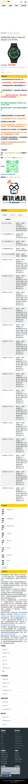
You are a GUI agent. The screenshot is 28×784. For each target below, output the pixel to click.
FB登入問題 (17, 761)
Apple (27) (5, 649)
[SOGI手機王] (5, 2)
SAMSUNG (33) (6, 690)
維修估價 (23, 5)
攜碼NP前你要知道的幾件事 (17, 616)
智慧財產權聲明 (18, 759)
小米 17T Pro (18, 747)
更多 (3, 671)
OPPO (2, 737)
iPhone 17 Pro (18, 734)
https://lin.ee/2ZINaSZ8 (8, 174)
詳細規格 (4, 568)
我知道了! (6, 773)
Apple (2, 734)
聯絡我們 (21, 639)
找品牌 (3, 5)
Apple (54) (5, 679)
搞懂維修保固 (4, 752)
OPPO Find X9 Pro (19, 745)
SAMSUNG (3, 732)
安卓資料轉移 (4, 763)
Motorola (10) (6, 668)
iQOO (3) (4, 664)
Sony (2, 745)
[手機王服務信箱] (10, 776)
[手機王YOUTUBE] (4, 776)
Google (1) (5, 705)
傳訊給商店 (16, 33)
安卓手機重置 (4, 759)
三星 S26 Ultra (18, 737)
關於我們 (17, 752)
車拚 (16, 5)
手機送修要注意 (4, 754)
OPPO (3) (5, 686)
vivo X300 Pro (18, 741)
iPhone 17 (17, 732)
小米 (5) (4, 724)
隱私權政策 (17, 757)
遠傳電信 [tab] (20, 215)
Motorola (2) (5, 683)
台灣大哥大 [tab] (13, 215)
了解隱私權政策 (14, 773)
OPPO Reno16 (18, 743)
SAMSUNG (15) (6, 720)
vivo (2, 739)
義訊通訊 (3, 33)
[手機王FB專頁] (1, 776)
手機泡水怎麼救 (4, 757)
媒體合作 (17, 770)
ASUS (2, 743)
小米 (2, 741)
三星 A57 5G (18, 739)
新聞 (10, 5)
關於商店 (9, 33)
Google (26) (5, 653)
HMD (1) (4, 656)
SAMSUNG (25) (6, 709)
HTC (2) (4, 660)
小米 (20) (4, 694)
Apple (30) (5, 702)
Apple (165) (5, 717)
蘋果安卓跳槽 (4, 761)
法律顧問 (17, 768)
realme (2, 747)
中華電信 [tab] (4, 215)
